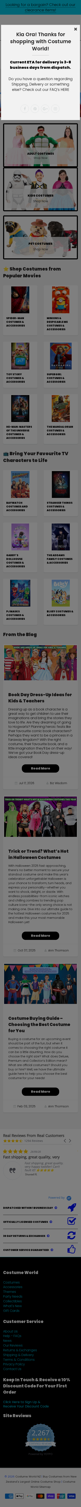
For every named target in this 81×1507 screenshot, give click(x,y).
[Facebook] (25, 109)
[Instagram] (55, 109)
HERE (65, 89)
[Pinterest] (35, 109)
